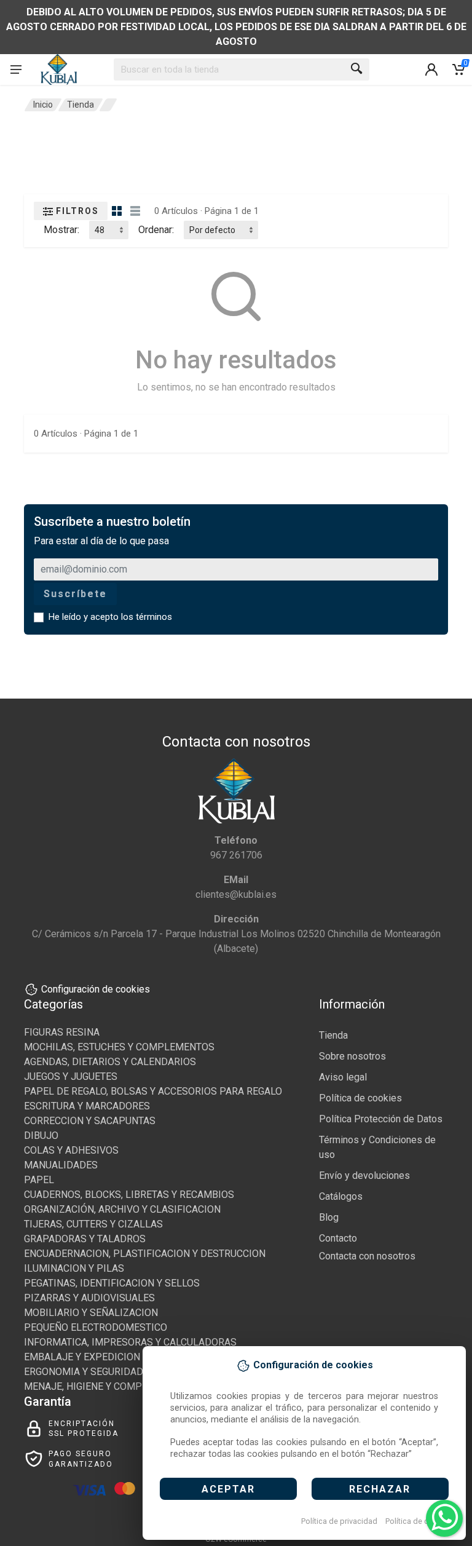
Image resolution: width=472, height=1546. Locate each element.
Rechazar (380, 1489)
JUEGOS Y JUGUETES (70, 1076)
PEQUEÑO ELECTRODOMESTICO (95, 1327)
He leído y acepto (110, 616)
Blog (329, 1217)
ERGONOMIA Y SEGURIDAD (83, 1372)
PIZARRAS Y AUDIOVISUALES (89, 1298)
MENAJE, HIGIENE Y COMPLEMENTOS (108, 1386)
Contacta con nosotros (367, 1256)
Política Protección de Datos (380, 1119)
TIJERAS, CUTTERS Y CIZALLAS (93, 1224)
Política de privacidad (339, 1521)
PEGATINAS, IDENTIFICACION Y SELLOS (112, 1283)
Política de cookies (418, 1521)
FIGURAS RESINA (62, 1032)
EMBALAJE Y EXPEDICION (82, 1357)
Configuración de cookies (95, 989)
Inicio (43, 104)
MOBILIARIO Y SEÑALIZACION (91, 1312)
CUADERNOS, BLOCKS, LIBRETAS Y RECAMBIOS (129, 1194)
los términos (146, 616)
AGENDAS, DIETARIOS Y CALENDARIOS (110, 1062)
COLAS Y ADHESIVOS (71, 1150)
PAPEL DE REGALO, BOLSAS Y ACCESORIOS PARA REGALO (153, 1091)
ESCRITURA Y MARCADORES (87, 1106)
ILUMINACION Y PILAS (74, 1268)
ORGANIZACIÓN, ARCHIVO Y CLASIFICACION (122, 1209)
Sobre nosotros (352, 1056)
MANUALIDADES (61, 1165)
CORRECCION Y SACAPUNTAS (89, 1121)
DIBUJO (41, 1135)
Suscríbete (75, 594)
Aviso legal (343, 1077)
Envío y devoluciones (364, 1175)
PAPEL (39, 1180)
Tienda (80, 104)
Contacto (338, 1238)
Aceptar (228, 1489)
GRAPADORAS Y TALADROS (85, 1239)
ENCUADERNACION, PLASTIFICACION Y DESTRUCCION (145, 1253)
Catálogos (341, 1196)
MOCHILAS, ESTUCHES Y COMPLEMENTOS (119, 1047)
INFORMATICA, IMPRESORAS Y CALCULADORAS (130, 1342)
